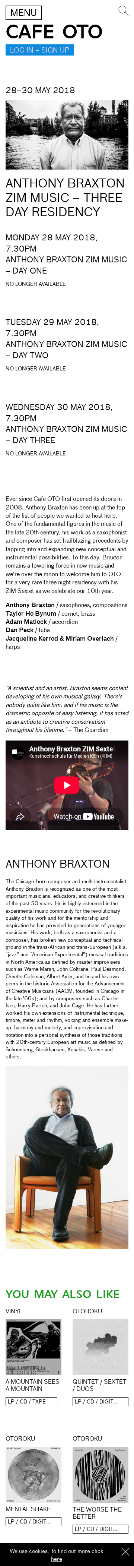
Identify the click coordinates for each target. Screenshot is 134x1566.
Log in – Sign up (39, 50)
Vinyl (14, 1312)
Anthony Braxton (58, 864)
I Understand (125, 1552)
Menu (23, 13)
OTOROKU (87, 1312)
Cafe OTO (54, 32)
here (56, 1559)
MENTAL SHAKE (28, 1510)
